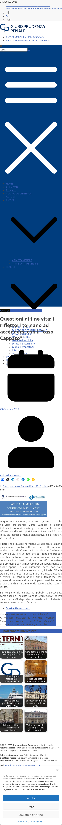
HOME (9, 183)
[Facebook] (2, 479)
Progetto (11, 190)
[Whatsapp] (28, 479)
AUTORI (10, 197)
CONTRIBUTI (17, 310)
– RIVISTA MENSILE (22, 260)
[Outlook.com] (23, 479)
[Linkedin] (13, 479)
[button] (57, 770)
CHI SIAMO (12, 187)
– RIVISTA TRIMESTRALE (25, 263)
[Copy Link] (33, 479)
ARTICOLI (5, 310)
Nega (31, 806)
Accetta (31, 798)
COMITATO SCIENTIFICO (19, 193)
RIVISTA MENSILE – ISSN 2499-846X (25, 37)
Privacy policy (36, 821)
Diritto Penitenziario (23, 343)
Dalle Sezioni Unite (22, 340)
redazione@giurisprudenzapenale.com (22, 765)
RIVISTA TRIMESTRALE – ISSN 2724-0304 (28, 40)
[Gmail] (18, 479)
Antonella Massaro (10, 475)
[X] (7, 479)
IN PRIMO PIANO (33, 310)
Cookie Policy (23, 821)
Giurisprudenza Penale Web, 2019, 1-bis (25, 486)
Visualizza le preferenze (31, 814)
